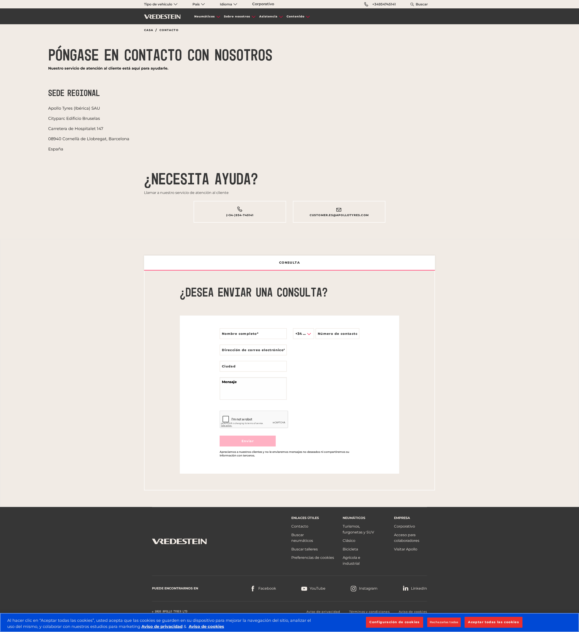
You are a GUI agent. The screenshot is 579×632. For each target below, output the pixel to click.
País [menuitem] (196, 4)
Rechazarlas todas (444, 622)
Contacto (299, 526)
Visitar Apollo (405, 549)
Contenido (295, 16)
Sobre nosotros (237, 16)
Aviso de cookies (413, 611)
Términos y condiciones (369, 611)
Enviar (248, 441)
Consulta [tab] (289, 263)
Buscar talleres (304, 549)
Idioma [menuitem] (226, 4)
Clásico (349, 540)
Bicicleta (350, 549)
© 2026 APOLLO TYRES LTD (169, 611)
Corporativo (263, 4)
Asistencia (268, 16)
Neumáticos (204, 16)
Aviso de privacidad (323, 611)
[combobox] (303, 333)
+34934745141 (384, 4)
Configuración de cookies (394, 622)
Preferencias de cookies (312, 557)
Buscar (422, 4)
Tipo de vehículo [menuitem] (158, 4)
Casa (148, 30)
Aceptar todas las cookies (493, 622)
